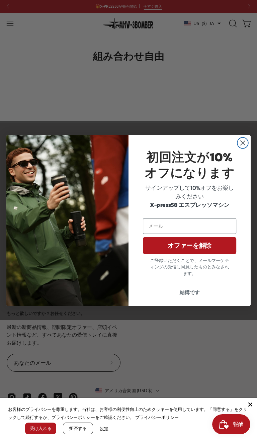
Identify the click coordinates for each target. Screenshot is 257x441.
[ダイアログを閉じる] (242, 143)
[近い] (250, 404)
